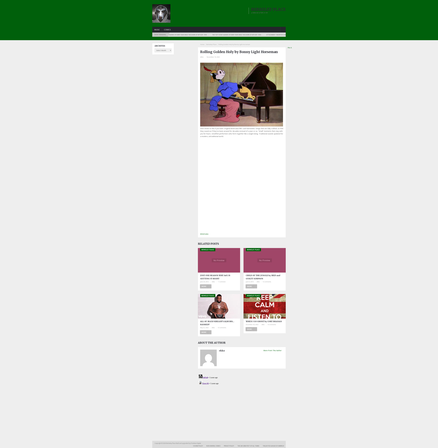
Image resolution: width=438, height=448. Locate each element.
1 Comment (222, 282)
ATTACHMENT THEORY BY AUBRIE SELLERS (263, 35)
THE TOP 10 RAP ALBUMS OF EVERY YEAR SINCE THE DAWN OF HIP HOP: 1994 (220, 35)
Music (157, 29)
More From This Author (272, 350)
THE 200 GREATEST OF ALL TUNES (248, 446)
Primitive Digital (196, 443)
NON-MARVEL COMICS (213, 446)
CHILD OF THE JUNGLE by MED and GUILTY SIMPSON (263, 277)
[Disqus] (242, 402)
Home (202, 44)
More (204, 286)
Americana (204, 234)
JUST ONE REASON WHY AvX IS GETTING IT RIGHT (215, 277)
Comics (167, 29)
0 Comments (267, 282)
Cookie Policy (198, 446)
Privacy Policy (229, 446)
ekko (202, 57)
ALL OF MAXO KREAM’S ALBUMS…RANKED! (217, 323)
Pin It (290, 47)
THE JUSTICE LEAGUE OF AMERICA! (273, 446)
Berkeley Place (211, 44)
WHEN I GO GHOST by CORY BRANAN (264, 321)
